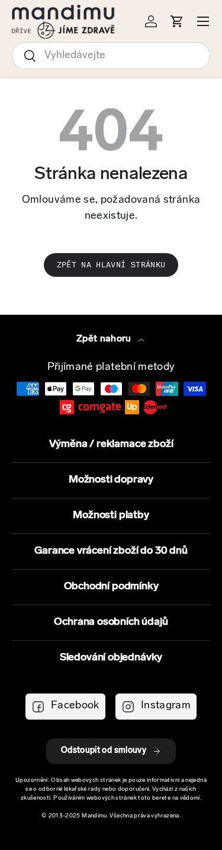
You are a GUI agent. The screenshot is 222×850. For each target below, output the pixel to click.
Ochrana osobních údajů (111, 622)
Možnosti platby (111, 515)
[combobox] (111, 56)
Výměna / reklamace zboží (111, 444)
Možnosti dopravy (111, 480)
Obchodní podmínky (111, 586)
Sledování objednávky (111, 658)
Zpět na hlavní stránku (111, 265)
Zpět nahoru (105, 339)
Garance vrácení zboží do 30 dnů (110, 551)
